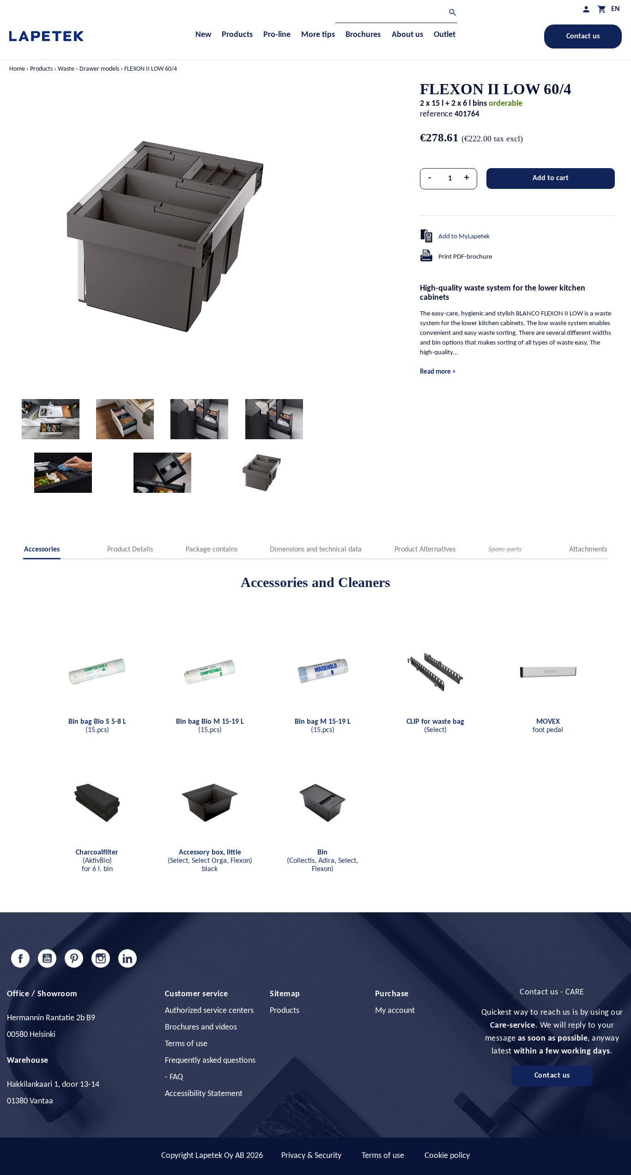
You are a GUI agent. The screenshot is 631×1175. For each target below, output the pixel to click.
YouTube (47, 958)
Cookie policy (447, 1155)
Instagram (100, 958)
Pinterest (74, 958)
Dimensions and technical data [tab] (316, 549)
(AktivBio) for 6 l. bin (97, 860)
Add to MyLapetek (464, 236)
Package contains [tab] (211, 549)
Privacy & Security (311, 1155)
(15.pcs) (97, 726)
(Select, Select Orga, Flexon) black (210, 860)
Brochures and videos (201, 1027)
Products (284, 1010)
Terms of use (186, 1044)
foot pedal (548, 726)
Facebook (20, 958)
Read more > (437, 372)
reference (436, 114)
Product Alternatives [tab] (424, 549)
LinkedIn (127, 958)
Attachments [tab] (588, 549)
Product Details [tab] (130, 549)
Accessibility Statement (204, 1094)
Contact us (583, 36)
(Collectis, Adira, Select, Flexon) (322, 860)
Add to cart (551, 178)
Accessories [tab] (42, 549)
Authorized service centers (209, 1010)
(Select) (435, 726)
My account (395, 1010)
